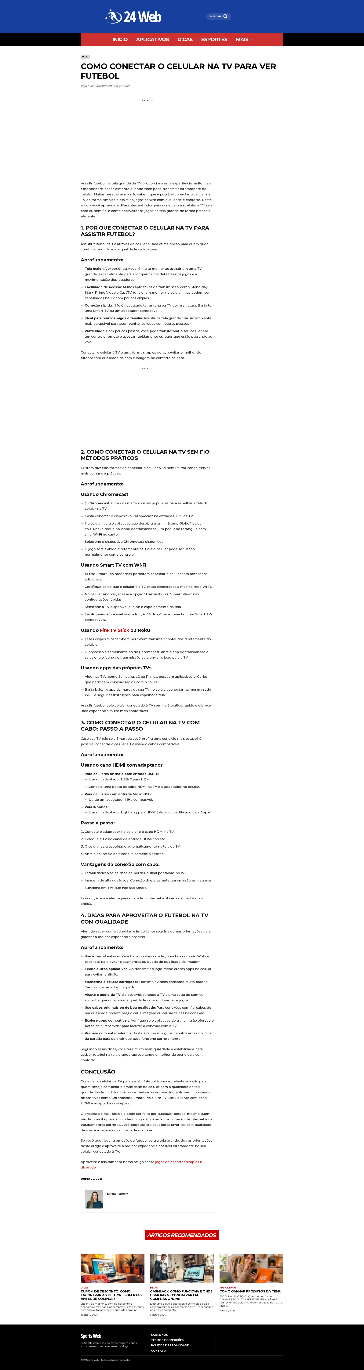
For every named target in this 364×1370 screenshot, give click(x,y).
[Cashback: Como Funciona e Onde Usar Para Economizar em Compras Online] (182, 1268)
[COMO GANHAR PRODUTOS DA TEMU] (251, 1268)
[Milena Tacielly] (94, 1199)
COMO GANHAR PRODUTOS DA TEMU (250, 1291)
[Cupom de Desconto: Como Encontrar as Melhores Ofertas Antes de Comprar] (112, 1268)
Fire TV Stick (114, 630)
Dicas (85, 56)
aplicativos (228, 1287)
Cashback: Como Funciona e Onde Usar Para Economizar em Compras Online (181, 1295)
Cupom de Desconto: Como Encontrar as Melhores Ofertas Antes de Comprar (111, 1295)
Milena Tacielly (117, 1193)
